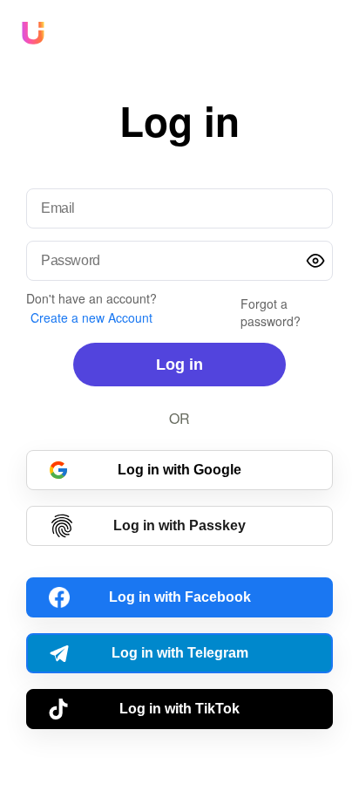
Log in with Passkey (179, 525)
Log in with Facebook (180, 597)
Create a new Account (91, 317)
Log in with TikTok (179, 708)
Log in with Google (179, 469)
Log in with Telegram (180, 652)
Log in (179, 364)
